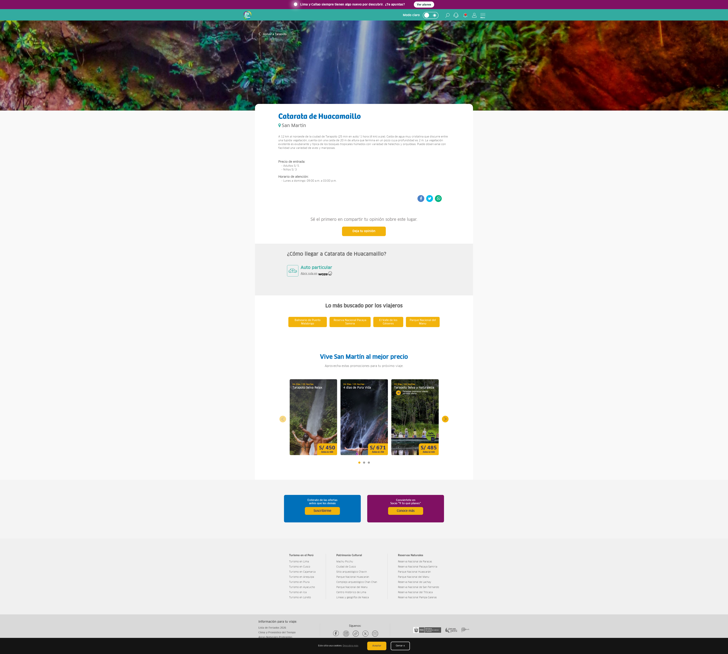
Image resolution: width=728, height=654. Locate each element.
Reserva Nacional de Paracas (415, 562)
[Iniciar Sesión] (474, 15)
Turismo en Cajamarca (302, 572)
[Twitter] (365, 633)
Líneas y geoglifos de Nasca (352, 597)
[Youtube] (375, 633)
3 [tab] (369, 463)
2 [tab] (364, 463)
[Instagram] (346, 633)
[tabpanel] (313, 417)
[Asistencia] (455, 15)
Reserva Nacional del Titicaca (415, 592)
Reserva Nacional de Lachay (414, 582)
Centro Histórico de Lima (351, 592)
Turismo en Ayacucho (302, 587)
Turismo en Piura (299, 582)
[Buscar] (447, 15)
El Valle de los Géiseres (388, 322)
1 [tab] (359, 463)
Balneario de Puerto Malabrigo (308, 322)
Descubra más (350, 646)
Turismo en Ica (298, 592)
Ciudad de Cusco (346, 567)
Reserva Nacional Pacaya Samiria (350, 322)
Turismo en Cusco (299, 567)
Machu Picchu (344, 562)
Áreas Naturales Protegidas (275, 637)
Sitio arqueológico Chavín (351, 572)
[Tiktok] (356, 633)
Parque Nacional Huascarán (352, 577)
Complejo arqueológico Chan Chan (356, 582)
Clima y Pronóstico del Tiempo (277, 632)
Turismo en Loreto (300, 597)
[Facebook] (336, 633)
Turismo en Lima (299, 562)
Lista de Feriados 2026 (272, 628)
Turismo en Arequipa (301, 577)
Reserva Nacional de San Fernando (418, 587)
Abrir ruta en (309, 273)
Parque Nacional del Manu (423, 322)
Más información (313, 417)
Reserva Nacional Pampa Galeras (417, 597)
